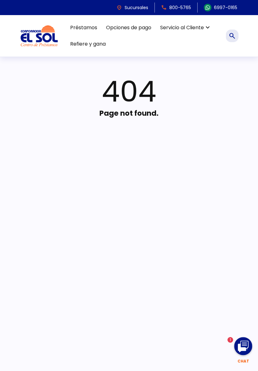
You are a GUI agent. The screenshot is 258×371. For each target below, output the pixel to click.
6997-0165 (225, 7)
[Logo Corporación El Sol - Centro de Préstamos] (39, 36)
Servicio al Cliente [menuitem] (185, 27)
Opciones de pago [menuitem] (128, 27)
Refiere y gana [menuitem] (88, 43)
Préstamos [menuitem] (83, 27)
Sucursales (132, 7)
